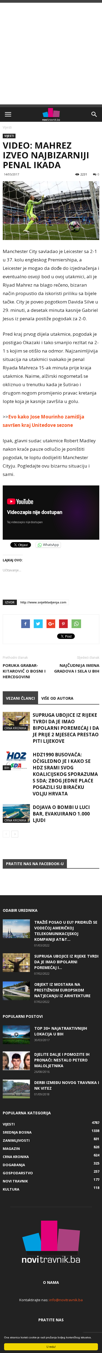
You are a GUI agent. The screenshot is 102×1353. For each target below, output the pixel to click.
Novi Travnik (15, 1181)
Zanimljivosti (16, 1140)
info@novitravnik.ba (66, 1299)
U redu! (51, 1347)
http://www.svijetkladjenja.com (43, 602)
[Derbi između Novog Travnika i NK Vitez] (16, 1089)
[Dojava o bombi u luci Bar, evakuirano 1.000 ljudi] (16, 813)
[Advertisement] (51, 53)
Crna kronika (15, 728)
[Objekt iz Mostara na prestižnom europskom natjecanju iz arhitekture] (16, 990)
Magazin (11, 1148)
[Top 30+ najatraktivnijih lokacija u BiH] (16, 1034)
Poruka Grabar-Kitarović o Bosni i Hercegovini (24, 671)
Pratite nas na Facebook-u (35, 863)
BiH (6, 768)
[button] (94, 114)
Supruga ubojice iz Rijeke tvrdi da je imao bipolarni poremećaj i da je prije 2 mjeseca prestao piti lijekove (66, 728)
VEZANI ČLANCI (20, 698)
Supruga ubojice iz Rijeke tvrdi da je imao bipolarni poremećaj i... (66, 962)
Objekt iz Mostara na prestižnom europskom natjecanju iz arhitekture (62, 990)
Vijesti (7, 127)
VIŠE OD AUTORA (57, 698)
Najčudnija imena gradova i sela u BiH (76, 668)
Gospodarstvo (18, 1172)
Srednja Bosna (17, 1132)
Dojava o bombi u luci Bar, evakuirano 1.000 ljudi (61, 813)
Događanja (14, 1164)
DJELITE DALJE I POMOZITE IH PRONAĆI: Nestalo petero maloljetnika (61, 1060)
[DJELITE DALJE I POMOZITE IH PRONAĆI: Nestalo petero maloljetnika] (16, 1060)
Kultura (11, 1189)
